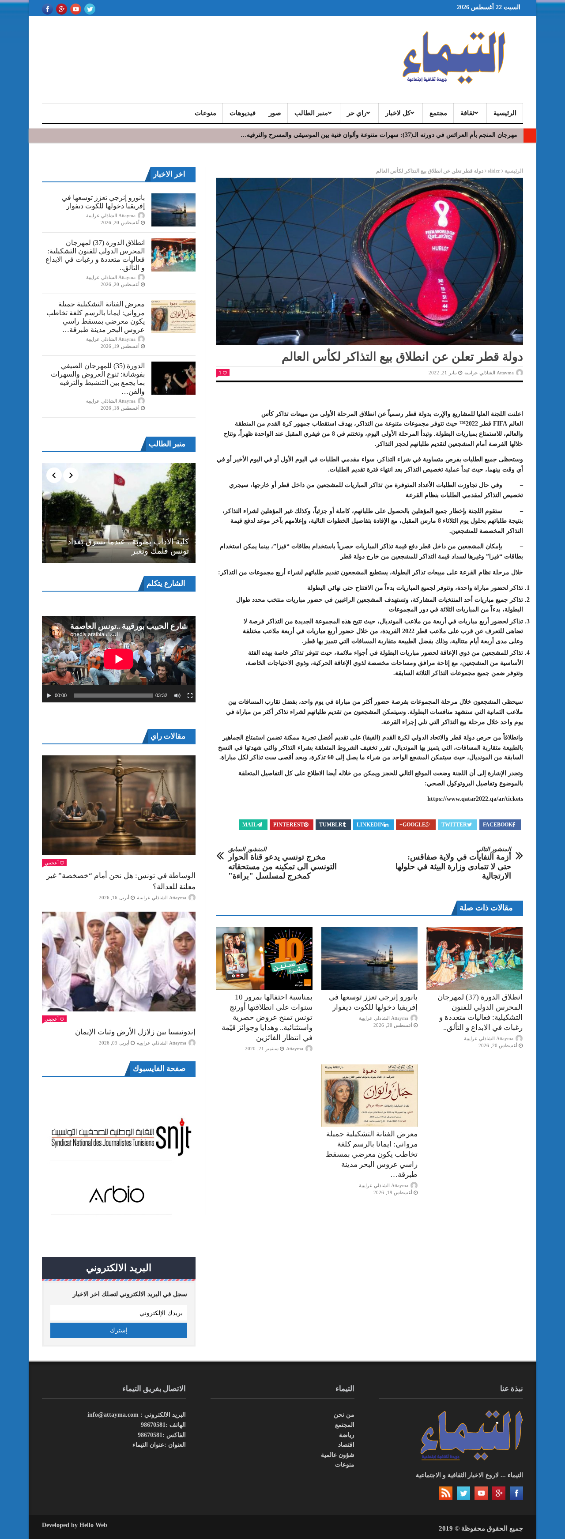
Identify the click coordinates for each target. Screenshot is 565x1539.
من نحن (344, 1414)
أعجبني (52, 862)
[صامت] (177, 695)
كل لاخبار (398, 113)
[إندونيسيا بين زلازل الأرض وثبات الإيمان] (119, 961)
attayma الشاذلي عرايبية (489, 372)
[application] (119, 659)
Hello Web (93, 1525)
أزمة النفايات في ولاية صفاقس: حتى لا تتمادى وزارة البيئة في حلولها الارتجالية (453, 863)
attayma (294, 1048)
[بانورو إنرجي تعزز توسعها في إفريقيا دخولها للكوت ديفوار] (369, 958)
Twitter (454, 825)
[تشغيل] (49, 695)
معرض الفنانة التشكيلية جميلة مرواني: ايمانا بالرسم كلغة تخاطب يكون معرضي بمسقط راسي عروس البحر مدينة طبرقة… (372, 1154)
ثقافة (467, 113)
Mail (249, 825)
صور (275, 113)
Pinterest (288, 825)
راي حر (356, 113)
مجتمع (438, 113)
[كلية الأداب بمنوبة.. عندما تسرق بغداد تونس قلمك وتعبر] (119, 513)
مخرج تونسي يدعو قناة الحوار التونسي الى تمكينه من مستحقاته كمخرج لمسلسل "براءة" (282, 863)
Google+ (412, 825)
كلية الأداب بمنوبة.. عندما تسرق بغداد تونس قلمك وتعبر (128, 546)
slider (494, 171)
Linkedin (370, 825)
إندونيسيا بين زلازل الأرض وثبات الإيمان (135, 1032)
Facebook (497, 825)
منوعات (205, 113)
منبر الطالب (311, 113)
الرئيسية (504, 113)
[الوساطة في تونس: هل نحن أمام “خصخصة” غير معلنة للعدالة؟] (119, 805)
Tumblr (331, 825)
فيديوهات (243, 113)
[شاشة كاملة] (190, 695)
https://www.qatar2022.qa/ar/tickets (475, 799)
